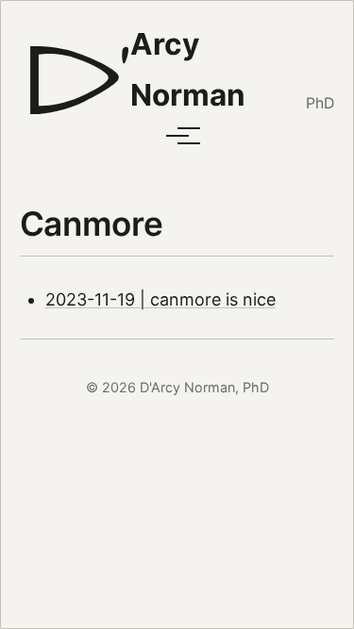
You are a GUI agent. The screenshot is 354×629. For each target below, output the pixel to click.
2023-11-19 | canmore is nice (160, 299)
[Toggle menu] (177, 135)
